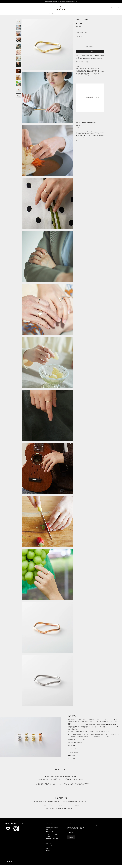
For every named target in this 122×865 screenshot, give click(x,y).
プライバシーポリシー (51, 841)
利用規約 (48, 850)
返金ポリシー (49, 848)
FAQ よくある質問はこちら (52, 827)
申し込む (71, 837)
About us (48, 836)
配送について (49, 843)
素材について (49, 829)
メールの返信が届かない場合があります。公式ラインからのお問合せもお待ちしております (61, 1)
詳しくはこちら (71, 758)
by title (43, 13)
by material (59, 13)
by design (50, 13)
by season (67, 13)
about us (75, 13)
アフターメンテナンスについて (53, 834)
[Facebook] (80, 140)
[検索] (114, 7)
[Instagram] (96, 825)
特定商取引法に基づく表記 (52, 838)
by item (37, 13)
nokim (10, 861)
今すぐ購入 (90, 51)
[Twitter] (82, 140)
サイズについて (61, 811)
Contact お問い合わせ (51, 845)
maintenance (83, 13)
